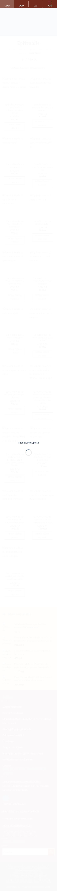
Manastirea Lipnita (28, 442)
